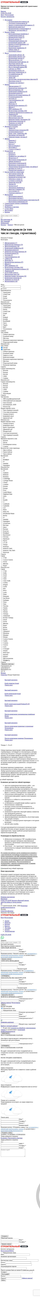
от (1, 286)
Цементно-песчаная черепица (15, 251)
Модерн (5, 635)
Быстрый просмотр (11, 680)
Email (21, 1148)
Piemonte (6, 596)
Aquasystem (7, 292)
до (1, 288)
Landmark (6, 504)
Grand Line (6, 294)
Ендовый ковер (8, 336)
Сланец (5, 446)
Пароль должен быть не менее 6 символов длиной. (17, 1270)
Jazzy (5, 496)
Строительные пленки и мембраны (16, 203)
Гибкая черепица (8, 334)
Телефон (22, 951)
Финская (6, 552)
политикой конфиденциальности (12, 957)
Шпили (8, 264)
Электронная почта (26, 984)
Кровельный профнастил (14, 248)
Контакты (4, 899)
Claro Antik (6, 581)
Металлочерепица (12, 246)
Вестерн (6, 525)
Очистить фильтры (7, 911)
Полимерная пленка (9, 444)
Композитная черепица (14, 244)
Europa (5, 488)
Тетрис (5, 650)
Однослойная (7, 452)
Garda (5, 586)
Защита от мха (8, 355)
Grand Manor (7, 492)
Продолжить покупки (15, 1138)
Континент (6, 535)
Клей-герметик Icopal (12, 683)
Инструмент (9, 210)
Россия (5, 374)
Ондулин (9, 255)
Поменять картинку (7, 1022)
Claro (5, 579)
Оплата (7, 929)
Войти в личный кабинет (9, 1026)
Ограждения (9, 151)
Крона (5, 629)
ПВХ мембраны (11, 265)
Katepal (5, 317)
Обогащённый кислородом (12, 401)
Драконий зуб (7, 418)
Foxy (4, 490)
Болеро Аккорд (8, 617)
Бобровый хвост (8, 416)
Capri (5, 577)
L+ (4, 502)
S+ (4, 461)
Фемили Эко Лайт (9, 550)
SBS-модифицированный (11, 399)
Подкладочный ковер (10, 342)
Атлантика (6, 523)
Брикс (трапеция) (9, 427)
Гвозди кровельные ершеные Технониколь (19, 738)
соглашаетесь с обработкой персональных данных (19, 954)
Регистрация (9, 15)
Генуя (5, 619)
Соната (5, 645)
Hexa (4, 590)
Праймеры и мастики (12, 207)
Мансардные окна (12, 274)
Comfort (5, 484)
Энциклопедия (10, 931)
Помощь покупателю (8, 897)
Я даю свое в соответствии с (18, 1029)
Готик (5, 562)
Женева (5, 563)
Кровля (7, 84)
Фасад (7, 53)
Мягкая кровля (11, 243)
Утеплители (9, 205)
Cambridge (6, 478)
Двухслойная (7, 450)
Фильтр (3, 673)
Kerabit (5, 319)
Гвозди (5, 347)
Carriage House (8, 480)
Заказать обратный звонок (20, 900)
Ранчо (5, 541)
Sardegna (6, 600)
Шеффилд (6, 660)
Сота (4, 647)
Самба (5, 641)
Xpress (5, 610)
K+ (4, 498)
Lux (4, 508)
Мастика (6, 338)
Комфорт (6, 459)
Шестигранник (8, 658)
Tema (5, 602)
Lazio (5, 592)
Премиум (6, 539)
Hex (4, 588)
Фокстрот (6, 652)
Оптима (5, 537)
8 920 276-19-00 (6, 13)
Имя (21, 949)
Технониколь (7, 300)
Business (6, 476)
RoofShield (6, 321)
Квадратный (7, 431)
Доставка (8, 928)
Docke (5, 298)
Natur (5, 594)
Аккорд (5, 614)
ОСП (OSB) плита (11, 272)
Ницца (5, 637)
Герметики (6, 349)
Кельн (5, 627)
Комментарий (22, 969)
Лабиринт (6, 631)
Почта (21, 1123)
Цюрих (5, 656)
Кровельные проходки (13, 278)
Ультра (5, 544)
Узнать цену (9, 685)
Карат (5, 565)
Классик (6, 531)
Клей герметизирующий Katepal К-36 (17, 704)
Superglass (6, 465)
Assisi (5, 575)
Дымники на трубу (12, 279)
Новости (7, 922)
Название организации (27, 1012)
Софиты (8, 258)
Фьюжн (5, 654)
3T (4, 457)
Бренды (3, 11)
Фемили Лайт (7, 548)
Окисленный (7, 402)
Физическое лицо (9, 1008)
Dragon (5, 584)
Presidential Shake (8, 513)
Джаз (5, 527)
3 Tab (5, 558)
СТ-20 (5, 542)
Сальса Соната (8, 560)
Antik (5, 573)
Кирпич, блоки (10, 32)
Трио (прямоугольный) (10, 410)
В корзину (4, 1138)
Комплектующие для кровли (15, 276)
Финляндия (7, 393)
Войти (12, 1251)
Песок (5, 442)
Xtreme (5, 612)
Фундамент (8, 20)
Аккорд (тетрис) (8, 414)
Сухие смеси (9, 208)
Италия (5, 370)
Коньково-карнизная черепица (13, 340)
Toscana (5, 606)
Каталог (3, 225)
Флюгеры (9, 260)
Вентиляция (9, 194)
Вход (2, 15)
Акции (7, 921)
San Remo (6, 598)
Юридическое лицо (9, 1010)
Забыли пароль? (6, 1003)
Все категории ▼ (6, 219)
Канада (5, 372)
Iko (4, 315)
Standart (5, 463)
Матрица (6, 633)
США (5, 376)
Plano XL (6, 511)
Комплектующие (8, 357)
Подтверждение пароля (8, 1266)
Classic (5, 482)
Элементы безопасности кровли (17, 269)
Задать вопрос (17, 902)
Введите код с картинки (27, 1024)
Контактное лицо (6, 1260)
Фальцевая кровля (12, 250)
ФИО (21, 1143)
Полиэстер (6, 406)
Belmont (5, 475)
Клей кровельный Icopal (13, 693)
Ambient (5, 473)
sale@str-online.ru (6, 902)
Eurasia (5, 486)
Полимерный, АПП (9, 404)
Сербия (5, 378)
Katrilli (5, 500)
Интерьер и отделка (11, 126)
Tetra (4, 604)
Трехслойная (7, 454)
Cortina (5, 582)
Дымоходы (9, 271)
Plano (5, 509)
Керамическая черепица (14, 262)
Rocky (5, 515)
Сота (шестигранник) (10, 412)
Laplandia (6, 506)
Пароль (22, 1001)
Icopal (5, 296)
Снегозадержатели (12, 257)
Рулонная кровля (12, 253)
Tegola (5, 325)
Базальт (5, 440)
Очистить (4, 675)
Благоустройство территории (14, 172)
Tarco (5, 323)
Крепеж (7, 212)
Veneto (5, 608)
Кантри (5, 529)
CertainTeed (7, 307)
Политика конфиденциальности (14, 906)
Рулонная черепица (9, 365)
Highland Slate (7, 494)
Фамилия (22, 1016)
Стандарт (6, 649)
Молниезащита (11, 281)
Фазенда (6, 546)
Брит (4, 327)
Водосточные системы (14, 267)
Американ (6, 616)
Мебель (7, 139)
